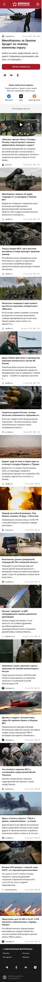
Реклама (6, 953)
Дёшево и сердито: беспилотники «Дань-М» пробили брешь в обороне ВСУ (19, 720)
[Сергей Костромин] (3, 219)
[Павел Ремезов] (3, 274)
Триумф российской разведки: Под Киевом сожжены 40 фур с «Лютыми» (20, 514)
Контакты (25, 953)
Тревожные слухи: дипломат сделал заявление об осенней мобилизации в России (20, 669)
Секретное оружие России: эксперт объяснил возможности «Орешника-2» (20, 413)
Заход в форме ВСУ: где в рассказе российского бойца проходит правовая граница (21, 251)
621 (38, 740)
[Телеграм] (7, 967)
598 (38, 789)
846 (38, 484)
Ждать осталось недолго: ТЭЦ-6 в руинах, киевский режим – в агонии (19, 819)
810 (38, 530)
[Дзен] (35, 967)
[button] (4, 75)
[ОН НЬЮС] (3, 432)
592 (38, 838)
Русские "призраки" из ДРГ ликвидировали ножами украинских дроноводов (19, 614)
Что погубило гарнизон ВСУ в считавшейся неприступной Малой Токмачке (18, 772)
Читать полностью (21, 67)
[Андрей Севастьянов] (3, 328)
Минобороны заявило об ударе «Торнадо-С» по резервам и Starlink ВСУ (19, 197)
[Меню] (4, 4)
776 (38, 582)
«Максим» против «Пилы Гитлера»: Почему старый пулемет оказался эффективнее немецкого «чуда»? (19, 142)
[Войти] (37, 4)
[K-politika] (3, 582)
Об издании (7, 957)
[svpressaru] (3, 36)
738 (38, 636)
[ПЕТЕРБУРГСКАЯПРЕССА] (3, 890)
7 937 (38, 165)
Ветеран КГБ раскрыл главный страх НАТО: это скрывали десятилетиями (20, 868)
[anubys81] (3, 165)
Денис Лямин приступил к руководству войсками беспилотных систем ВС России (21, 361)
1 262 (38, 328)
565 (38, 890)
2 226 (38, 219)
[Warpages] (3, 688)
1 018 (38, 432)
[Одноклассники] (16, 967)
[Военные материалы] (21, 4)
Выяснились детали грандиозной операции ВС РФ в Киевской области (20, 560)
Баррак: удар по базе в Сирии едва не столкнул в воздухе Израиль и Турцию (20, 462)
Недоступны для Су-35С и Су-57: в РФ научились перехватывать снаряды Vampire (20, 922)
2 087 (38, 274)
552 (38, 941)
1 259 (38, 383)
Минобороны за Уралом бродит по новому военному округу (19, 44)
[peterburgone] (3, 740)
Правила (25, 957)
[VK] (26, 967)
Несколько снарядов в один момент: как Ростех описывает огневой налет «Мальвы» (20, 306)
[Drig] (3, 636)
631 (38, 688)
